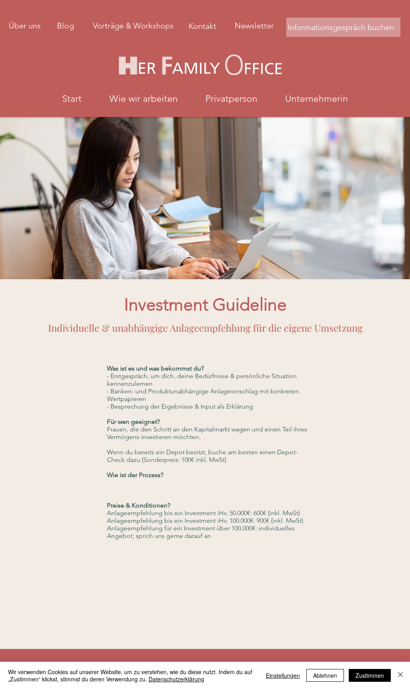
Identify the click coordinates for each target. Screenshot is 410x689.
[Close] (400, 675)
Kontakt (203, 26)
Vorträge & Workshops (134, 25)
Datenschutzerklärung (176, 679)
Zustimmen (370, 675)
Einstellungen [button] (283, 675)
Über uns (25, 25)
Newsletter (254, 25)
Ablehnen (325, 675)
